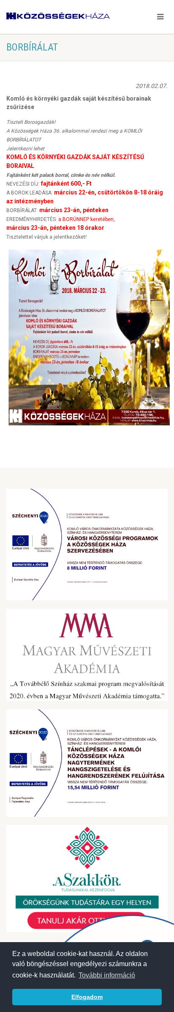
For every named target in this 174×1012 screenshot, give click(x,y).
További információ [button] (107, 975)
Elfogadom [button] (87, 996)
